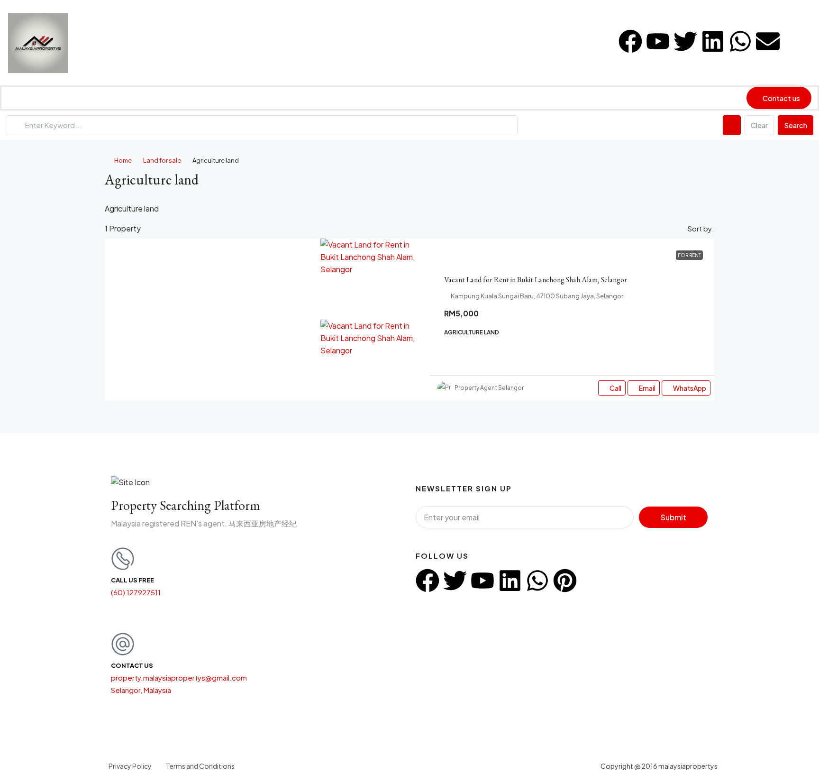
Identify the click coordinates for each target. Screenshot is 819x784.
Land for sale (162, 160)
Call (615, 388)
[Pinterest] (565, 580)
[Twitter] (685, 41)
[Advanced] (732, 125)
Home (123, 160)
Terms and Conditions (200, 766)
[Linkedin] (713, 41)
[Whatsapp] (740, 41)
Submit (673, 517)
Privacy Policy (130, 766)
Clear (759, 124)
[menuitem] (800, 43)
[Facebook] (630, 41)
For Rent (689, 255)
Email (647, 388)
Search (795, 124)
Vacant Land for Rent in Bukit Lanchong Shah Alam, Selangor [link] (535, 280)
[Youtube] (658, 41)
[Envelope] (768, 41)
